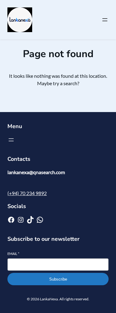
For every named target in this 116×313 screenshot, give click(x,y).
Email (13, 254)
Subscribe (58, 279)
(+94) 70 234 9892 (27, 193)
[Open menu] (105, 19)
